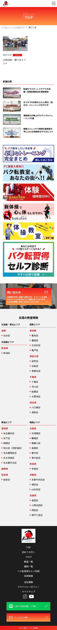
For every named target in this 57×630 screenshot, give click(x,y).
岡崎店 (6, 443)
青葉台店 (36, 371)
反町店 (35, 361)
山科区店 (36, 489)
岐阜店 (6, 479)
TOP (28, 547)
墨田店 (35, 340)
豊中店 (35, 453)
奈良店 (35, 468)
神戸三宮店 (37, 515)
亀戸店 (35, 350)
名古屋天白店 (10, 462)
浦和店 (35, 412)
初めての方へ (28, 552)
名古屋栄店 (8, 433)
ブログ (28, 556)
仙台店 (6, 335)
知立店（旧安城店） (13, 448)
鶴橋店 (35, 438)
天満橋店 (36, 433)
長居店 (35, 448)
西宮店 (35, 510)
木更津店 (36, 396)
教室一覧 (28, 561)
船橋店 (35, 391)
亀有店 (35, 335)
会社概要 (28, 582)
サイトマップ (28, 591)
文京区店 (36, 345)
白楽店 (35, 366)
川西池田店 (37, 505)
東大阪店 (36, 457)
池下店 (6, 438)
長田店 (35, 500)
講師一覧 (28, 566)
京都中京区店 (38, 479)
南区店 (35, 484)
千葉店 (35, 381)
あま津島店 (8, 457)
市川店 (35, 386)
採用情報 (28, 576)
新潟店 (6, 353)
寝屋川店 (36, 443)
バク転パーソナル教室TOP (13, 27)
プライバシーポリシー (28, 586)
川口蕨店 (36, 407)
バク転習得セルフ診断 (28, 571)
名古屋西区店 (10, 453)
